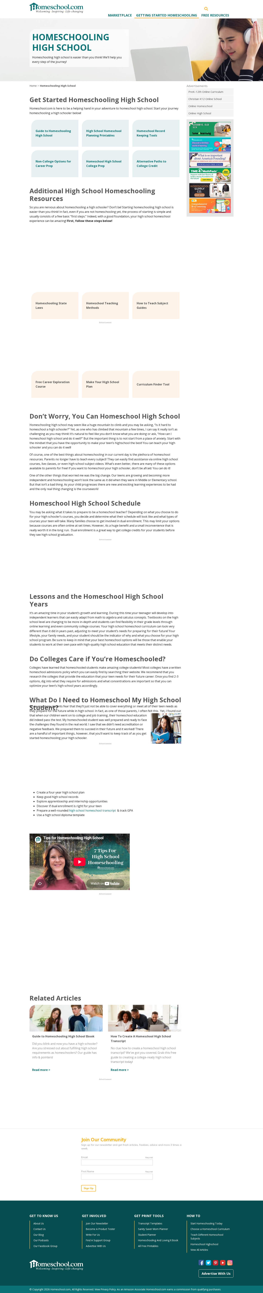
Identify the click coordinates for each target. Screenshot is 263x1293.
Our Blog (38, 1234)
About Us (38, 1223)
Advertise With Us (96, 1246)
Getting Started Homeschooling (166, 15)
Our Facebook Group (45, 1246)
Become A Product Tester (100, 1229)
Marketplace (120, 15)
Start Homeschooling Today (206, 1223)
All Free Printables (148, 1246)
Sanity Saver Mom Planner (153, 1229)
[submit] (206, 8)
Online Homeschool (200, 106)
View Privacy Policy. (105, 1289)
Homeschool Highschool (204, 1244)
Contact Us (39, 1229)
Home (33, 85)
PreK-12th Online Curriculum (205, 91)
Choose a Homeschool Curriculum (210, 1229)
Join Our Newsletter (97, 1223)
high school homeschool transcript (92, 810)
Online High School (199, 113)
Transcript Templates (150, 1223)
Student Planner (147, 1234)
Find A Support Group (98, 1240)
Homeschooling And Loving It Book (158, 1240)
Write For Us (93, 1234)
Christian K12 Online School (205, 99)
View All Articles (199, 1249)
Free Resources (215, 15)
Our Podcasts (41, 1240)
